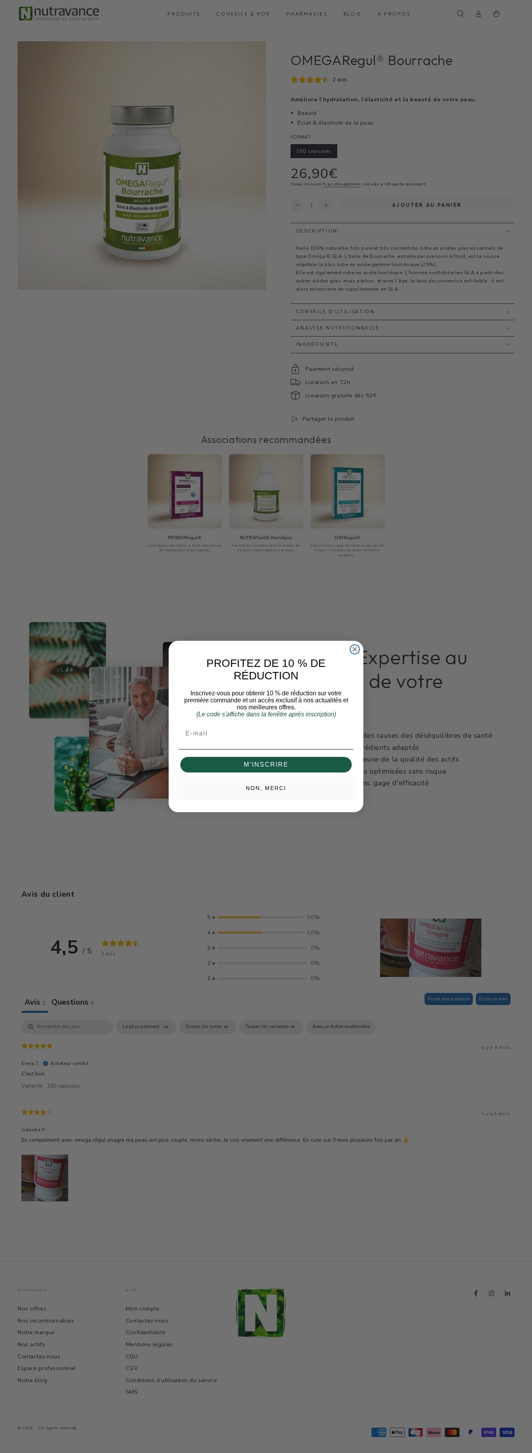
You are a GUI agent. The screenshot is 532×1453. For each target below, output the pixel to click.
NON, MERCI (266, 788)
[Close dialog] (354, 649)
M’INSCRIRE (266, 764)
